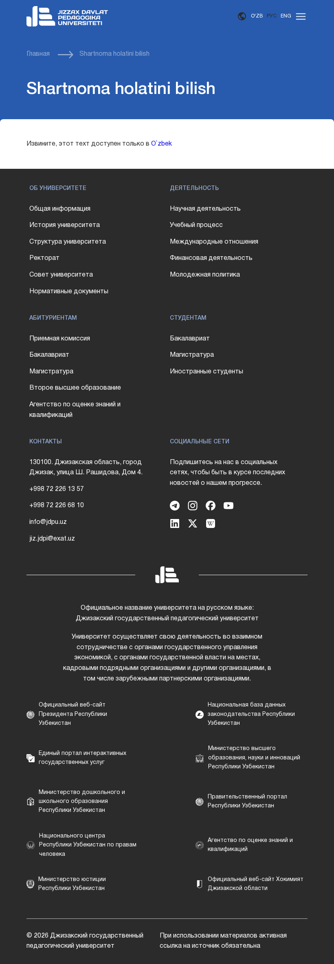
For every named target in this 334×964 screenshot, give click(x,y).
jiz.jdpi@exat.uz (52, 539)
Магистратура (51, 372)
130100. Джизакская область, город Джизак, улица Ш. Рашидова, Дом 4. (86, 468)
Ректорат (44, 258)
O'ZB (257, 16)
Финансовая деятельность (211, 258)
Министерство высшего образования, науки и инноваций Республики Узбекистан (254, 758)
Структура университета (67, 242)
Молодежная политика (205, 275)
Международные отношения (214, 242)
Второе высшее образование (75, 388)
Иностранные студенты (206, 372)
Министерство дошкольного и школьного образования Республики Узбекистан (82, 802)
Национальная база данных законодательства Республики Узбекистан (251, 714)
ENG (286, 16)
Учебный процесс (196, 225)
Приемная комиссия (59, 339)
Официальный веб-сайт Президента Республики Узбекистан (73, 714)
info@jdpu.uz (48, 522)
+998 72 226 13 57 (56, 489)
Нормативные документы (68, 291)
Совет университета (61, 275)
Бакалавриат (49, 355)
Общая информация (59, 209)
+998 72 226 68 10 (56, 505)
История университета (64, 225)
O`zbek (161, 144)
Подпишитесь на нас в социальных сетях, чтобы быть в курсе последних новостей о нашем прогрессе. (227, 473)
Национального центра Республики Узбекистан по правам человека (87, 845)
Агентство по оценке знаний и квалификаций (75, 410)
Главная (38, 54)
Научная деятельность (205, 209)
